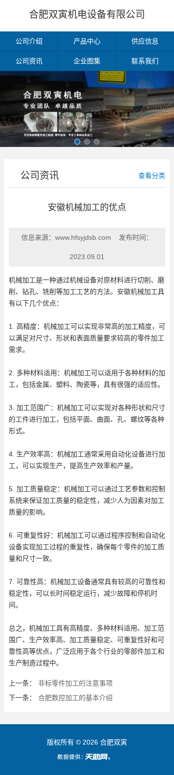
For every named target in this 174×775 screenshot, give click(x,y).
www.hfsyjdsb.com (83, 237)
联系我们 (145, 61)
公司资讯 (29, 61)
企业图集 (87, 61)
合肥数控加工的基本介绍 (75, 698)
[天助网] (87, 756)
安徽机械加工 (137, 291)
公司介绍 (29, 41)
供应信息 (145, 41)
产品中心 (87, 41)
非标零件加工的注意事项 (75, 683)
